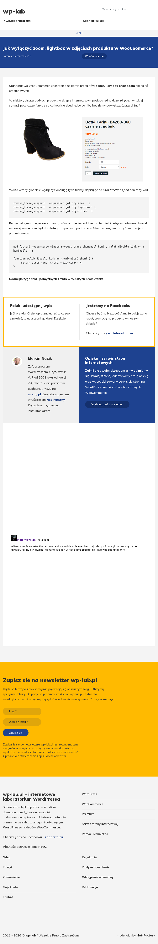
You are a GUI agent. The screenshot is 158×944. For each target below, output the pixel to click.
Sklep (6, 857)
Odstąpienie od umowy (97, 877)
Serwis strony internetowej (100, 824)
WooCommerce (94, 56)
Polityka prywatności (96, 867)
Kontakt (8, 897)
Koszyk (8, 867)
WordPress (89, 794)
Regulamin (89, 857)
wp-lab (31, 935)
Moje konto (10, 887)
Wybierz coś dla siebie (106, 404)
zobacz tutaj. (54, 837)
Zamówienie (11, 877)
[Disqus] (79, 477)
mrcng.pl (34, 394)
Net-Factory (55, 399)
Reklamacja (90, 887)
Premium (88, 814)
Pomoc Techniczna (95, 834)
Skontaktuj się (93, 21)
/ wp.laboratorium (17, 21)
